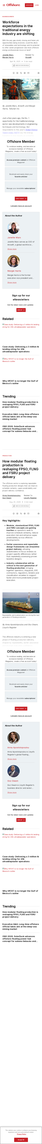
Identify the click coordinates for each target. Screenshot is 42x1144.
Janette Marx (7, 55)
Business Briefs (8, 16)
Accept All (21, 1140)
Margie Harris (8, 57)
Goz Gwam (6, 498)
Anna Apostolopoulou (11, 495)
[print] (39, 73)
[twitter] (21, 73)
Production (7, 455)
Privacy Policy (21, 1134)
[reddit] (25, 73)
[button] (4, 5)
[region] (21, 1135)
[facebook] (14, 73)
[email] (28, 73)
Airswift (28, 57)
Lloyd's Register (30, 498)
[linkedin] (17, 73)
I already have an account (21, 206)
